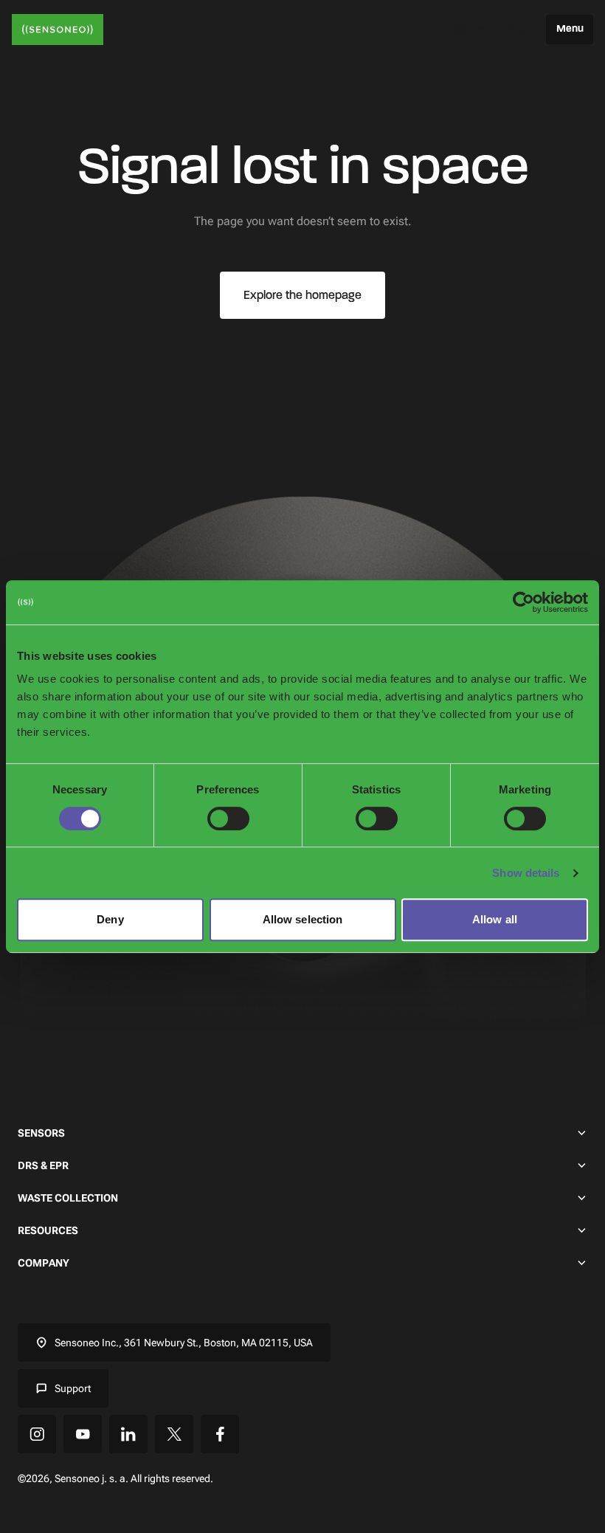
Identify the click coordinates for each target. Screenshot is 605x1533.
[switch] (228, 818)
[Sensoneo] (57, 29)
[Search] (516, 29)
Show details (525, 873)
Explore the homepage (302, 295)
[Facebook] (220, 1434)
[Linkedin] (128, 1434)
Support (73, 1388)
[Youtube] (82, 1434)
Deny (110, 919)
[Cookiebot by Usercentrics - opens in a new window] (523, 602)
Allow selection (303, 919)
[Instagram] (37, 1434)
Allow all (494, 919)
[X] (174, 1434)
